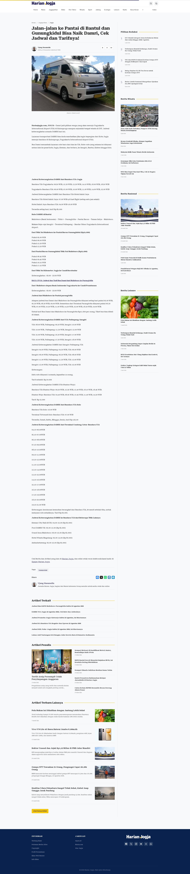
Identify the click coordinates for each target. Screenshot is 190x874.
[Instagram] (136, 844)
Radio (125, 10)
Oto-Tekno (72, 10)
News (43, 10)
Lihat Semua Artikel (40, 811)
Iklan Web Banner (38, 855)
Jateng (98, 10)
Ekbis (63, 10)
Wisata (82, 10)
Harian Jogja (67, 559)
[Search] (151, 3)
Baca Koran (134, 10)
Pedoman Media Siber (40, 844)
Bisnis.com (79, 844)
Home (35, 10)
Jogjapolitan (53, 10)
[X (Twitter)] (131, 844)
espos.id (78, 841)
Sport (90, 10)
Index (154, 10)
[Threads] (146, 844)
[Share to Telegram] (113, 577)
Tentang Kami (37, 841)
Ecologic (107, 10)
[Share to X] (101, 577)
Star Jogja (79, 848)
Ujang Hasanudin (44, 47)
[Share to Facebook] (97, 577)
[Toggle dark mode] (156, 3)
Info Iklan (35, 859)
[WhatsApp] (151, 844)
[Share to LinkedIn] (109, 577)
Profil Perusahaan (38, 852)
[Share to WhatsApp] (105, 577)
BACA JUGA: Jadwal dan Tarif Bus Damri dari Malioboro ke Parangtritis (62, 281)
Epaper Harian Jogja (41, 562)
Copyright (35, 848)
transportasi (43, 570)
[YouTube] (141, 844)
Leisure (116, 10)
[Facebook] (126, 844)
